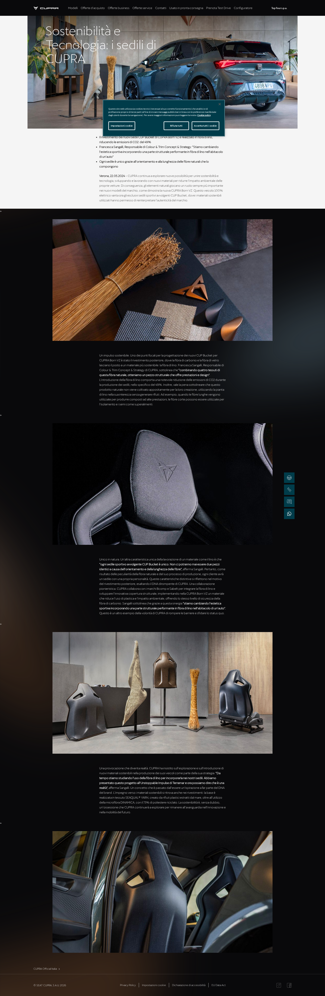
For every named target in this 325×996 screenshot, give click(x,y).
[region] (164, 118)
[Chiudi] (220, 104)
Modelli (73, 8)
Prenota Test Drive (218, 8)
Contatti (160, 8)
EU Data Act (219, 985)
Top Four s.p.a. (279, 8)
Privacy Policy (128, 985)
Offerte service (142, 8)
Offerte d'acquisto (93, 8)
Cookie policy (204, 115)
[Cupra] (50, 8)
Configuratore (243, 8)
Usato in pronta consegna (186, 8)
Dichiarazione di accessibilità (188, 985)
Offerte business (118, 8)
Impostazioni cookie (122, 125)
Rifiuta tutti (176, 125)
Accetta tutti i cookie (205, 125)
